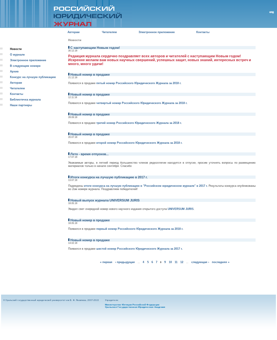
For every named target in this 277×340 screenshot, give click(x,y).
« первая (106, 262)
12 (181, 262)
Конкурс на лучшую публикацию (33, 77)
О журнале (17, 54)
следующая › (200, 262)
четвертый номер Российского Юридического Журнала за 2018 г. (141, 103)
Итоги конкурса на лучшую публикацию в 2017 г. (109, 177)
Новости (16, 49)
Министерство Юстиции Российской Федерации (132, 304)
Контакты (202, 32)
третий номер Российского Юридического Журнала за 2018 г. (139, 123)
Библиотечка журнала (25, 99)
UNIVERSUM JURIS (181, 209)
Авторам (74, 32)
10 (170, 262)
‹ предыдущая (125, 262)
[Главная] (66, 14)
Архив (14, 71)
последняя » (220, 262)
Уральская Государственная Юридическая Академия (135, 307)
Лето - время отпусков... (89, 154)
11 (176, 262)
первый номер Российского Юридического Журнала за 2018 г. (139, 228)
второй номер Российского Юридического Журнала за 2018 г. (139, 142)
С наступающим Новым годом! (95, 47)
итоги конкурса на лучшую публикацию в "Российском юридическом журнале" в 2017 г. (146, 185)
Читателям (109, 32)
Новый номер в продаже (90, 74)
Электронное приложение (156, 32)
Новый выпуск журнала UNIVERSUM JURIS (105, 200)
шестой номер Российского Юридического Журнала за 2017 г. (139, 248)
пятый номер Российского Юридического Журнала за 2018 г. (138, 83)
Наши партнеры (21, 105)
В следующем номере (25, 65)
